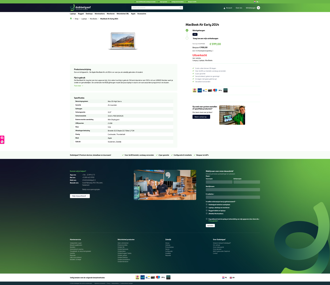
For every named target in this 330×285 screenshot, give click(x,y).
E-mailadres (210, 194)
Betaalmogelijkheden (76, 245)
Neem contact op (201, 117)
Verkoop (167, 245)
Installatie (168, 253)
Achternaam (237, 179)
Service (167, 249)
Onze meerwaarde (218, 247)
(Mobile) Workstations (216, 214)
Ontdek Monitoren (123, 261)
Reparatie (72, 255)
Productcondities (122, 245)
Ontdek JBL (121, 247)
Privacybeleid (213, 221)
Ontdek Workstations (124, 259)
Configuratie (168, 251)
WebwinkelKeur (115, 283)
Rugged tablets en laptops (217, 211)
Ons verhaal (216, 245)
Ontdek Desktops (123, 257)
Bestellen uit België (75, 259)
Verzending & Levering (76, 249)
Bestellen (72, 247)
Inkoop (167, 243)
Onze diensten (217, 249)
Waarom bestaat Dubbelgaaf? (222, 243)
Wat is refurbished (123, 243)
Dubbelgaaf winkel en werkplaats (219, 205)
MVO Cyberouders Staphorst (221, 251)
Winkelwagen (251, 8)
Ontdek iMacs (122, 251)
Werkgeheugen (198, 30)
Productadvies (169, 247)
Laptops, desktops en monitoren (219, 208)
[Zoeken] (181, 7)
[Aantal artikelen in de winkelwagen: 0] (258, 7)
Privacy (108, 283)
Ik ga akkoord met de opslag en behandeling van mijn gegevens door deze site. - (234, 220)
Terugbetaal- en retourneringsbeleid (80, 251)
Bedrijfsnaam (210, 186)
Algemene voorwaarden (100, 283)
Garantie (72, 253)
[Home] (80, 7)
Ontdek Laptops (122, 255)
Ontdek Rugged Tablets (124, 253)
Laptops (201, 60)
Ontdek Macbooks (123, 249)
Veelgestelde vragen (76, 243)
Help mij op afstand (75, 257)
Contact (215, 253)
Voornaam (209, 179)
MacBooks (209, 60)
